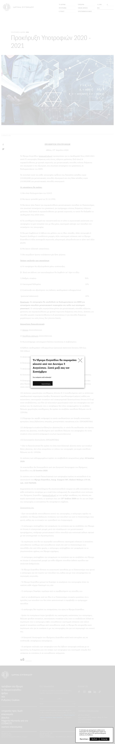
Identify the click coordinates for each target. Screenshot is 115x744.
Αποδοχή (94, 739)
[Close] (80, 360)
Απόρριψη (104, 739)
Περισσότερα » (84, 739)
